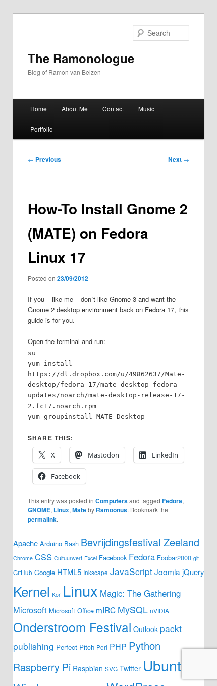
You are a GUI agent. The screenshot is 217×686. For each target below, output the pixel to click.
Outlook (145, 629)
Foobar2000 (174, 557)
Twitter (130, 668)
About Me (75, 108)
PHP (118, 646)
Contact (113, 108)
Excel (90, 558)
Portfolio (41, 129)
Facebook (113, 557)
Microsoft (30, 610)
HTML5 (69, 571)
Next (178, 159)
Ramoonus (111, 509)
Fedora (172, 500)
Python (144, 645)
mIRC (106, 609)
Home (38, 108)
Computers (111, 500)
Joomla (167, 571)
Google (44, 572)
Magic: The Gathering (140, 593)
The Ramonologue (81, 58)
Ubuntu (166, 665)
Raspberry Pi (42, 667)
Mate (79, 509)
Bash (71, 543)
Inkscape (95, 572)
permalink (42, 519)
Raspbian (88, 668)
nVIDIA (159, 610)
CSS (43, 557)
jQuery (193, 571)
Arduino (51, 543)
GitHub (22, 572)
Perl (101, 647)
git (196, 558)
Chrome (23, 558)
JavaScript (131, 571)
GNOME (39, 509)
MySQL (133, 609)
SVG (111, 668)
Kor (56, 594)
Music (146, 108)
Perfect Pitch (75, 647)
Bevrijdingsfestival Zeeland (140, 542)
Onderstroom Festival (72, 627)
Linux (61, 509)
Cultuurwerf (68, 558)
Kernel (31, 591)
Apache (25, 543)
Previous (44, 159)
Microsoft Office (71, 610)
